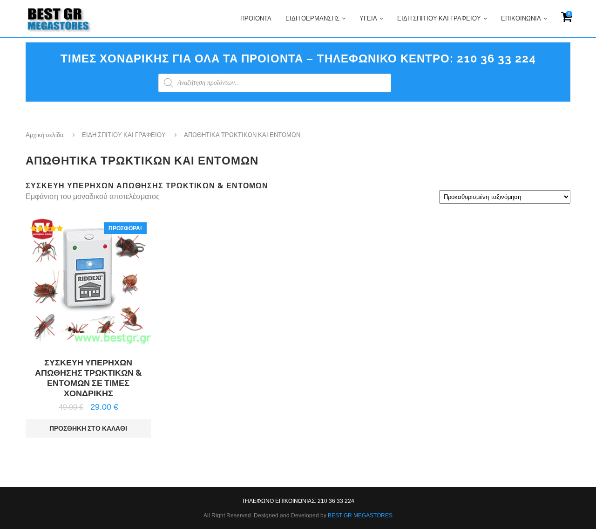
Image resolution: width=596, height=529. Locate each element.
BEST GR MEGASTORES (360, 515)
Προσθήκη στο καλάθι (88, 428)
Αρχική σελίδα (45, 134)
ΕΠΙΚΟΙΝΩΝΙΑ (521, 18)
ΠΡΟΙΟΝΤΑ (255, 18)
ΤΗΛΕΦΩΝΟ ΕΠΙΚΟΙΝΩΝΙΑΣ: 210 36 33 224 (298, 501)
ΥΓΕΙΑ (368, 18)
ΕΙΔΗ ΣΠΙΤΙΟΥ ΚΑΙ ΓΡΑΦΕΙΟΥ (439, 18)
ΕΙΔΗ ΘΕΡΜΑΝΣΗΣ (312, 18)
